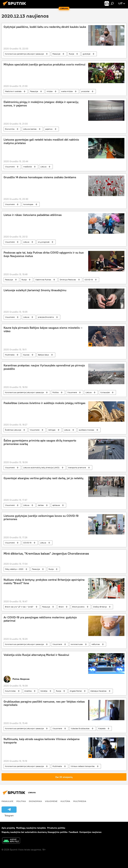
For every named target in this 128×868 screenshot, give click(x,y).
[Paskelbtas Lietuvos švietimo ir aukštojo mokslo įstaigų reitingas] (106, 411)
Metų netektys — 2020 (14, 569)
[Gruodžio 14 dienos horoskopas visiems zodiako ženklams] (106, 186)
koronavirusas (77, 644)
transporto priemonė (77, 467)
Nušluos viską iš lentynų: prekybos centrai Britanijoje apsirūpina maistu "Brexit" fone (44, 581)
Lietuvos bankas (30, 129)
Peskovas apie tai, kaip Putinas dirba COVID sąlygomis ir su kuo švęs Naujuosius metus (44, 254)
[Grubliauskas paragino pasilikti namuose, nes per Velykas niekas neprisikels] (106, 710)
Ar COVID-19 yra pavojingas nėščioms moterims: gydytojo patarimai (40, 619)
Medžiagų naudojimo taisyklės (31, 827)
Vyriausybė (105, 392)
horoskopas (28, 204)
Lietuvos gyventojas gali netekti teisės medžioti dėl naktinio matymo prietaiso (41, 141)
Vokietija (43, 691)
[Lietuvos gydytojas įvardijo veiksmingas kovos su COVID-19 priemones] (106, 524)
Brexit (61, 607)
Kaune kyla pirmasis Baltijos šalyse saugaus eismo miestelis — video (43, 329)
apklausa (56, 505)
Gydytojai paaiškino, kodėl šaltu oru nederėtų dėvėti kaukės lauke (45, 27)
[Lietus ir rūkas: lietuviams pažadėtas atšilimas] (106, 223)
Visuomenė (10, 166)
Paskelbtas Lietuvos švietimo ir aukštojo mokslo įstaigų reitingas (44, 403)
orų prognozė (43, 242)
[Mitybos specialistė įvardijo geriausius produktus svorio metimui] (106, 73)
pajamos (48, 129)
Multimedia (9, 355)
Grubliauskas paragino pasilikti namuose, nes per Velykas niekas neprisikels (44, 703)
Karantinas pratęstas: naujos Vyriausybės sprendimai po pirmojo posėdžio (44, 367)
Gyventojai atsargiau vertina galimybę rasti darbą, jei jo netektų (43, 478)
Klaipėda (101, 728)
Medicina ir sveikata (13, 91)
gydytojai (86, 54)
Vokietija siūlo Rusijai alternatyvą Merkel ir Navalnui (36, 655)
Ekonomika (9, 129)
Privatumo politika (56, 827)
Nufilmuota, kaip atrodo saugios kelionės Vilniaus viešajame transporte (42, 740)
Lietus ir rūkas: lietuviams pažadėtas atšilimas (33, 215)
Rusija (71, 54)
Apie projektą (8, 827)
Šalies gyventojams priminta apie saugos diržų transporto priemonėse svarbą (40, 442)
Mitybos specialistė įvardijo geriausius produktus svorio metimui (44, 64)
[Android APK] (11, 840)
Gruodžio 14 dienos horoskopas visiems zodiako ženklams (40, 177)
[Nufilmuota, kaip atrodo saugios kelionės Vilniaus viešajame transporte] (106, 747)
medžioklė (27, 166)
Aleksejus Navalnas (98, 691)
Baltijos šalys (43, 355)
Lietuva (43, 166)
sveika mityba (67, 91)
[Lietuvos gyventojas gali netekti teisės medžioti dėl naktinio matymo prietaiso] (106, 148)
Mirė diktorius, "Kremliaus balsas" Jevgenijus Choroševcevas (46, 553)
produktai (85, 91)
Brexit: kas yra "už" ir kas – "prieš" (19, 607)
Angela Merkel (76, 691)
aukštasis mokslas (86, 430)
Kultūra (65, 801)
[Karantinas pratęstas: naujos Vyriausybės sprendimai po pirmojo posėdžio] (106, 374)
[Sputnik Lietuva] (15, 6)
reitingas (51, 430)
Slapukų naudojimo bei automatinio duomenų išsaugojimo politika (34, 832)
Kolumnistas (10, 691)
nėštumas (95, 644)
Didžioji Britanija (100, 607)
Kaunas (26, 355)
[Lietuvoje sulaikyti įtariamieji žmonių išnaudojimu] (106, 299)
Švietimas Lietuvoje (13, 430)
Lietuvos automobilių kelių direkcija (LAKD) (41, 467)
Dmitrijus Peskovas (68, 279)
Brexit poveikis (78, 607)
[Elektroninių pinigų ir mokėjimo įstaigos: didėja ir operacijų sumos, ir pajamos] (106, 110)
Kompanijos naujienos (90, 832)
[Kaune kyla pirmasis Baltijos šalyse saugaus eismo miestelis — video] (106, 336)
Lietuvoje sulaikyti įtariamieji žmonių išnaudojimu (35, 290)
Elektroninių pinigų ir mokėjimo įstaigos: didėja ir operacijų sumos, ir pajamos (41, 103)
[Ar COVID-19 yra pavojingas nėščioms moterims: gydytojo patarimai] (106, 626)
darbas (41, 505)
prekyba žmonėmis (46, 317)
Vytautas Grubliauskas (80, 728)
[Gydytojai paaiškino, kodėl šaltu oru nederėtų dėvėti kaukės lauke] (106, 35)
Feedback (73, 832)
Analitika (28, 691)
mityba (49, 91)
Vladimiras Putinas (43, 279)
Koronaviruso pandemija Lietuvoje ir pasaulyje (24, 54)
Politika (55, 392)
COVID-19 (89, 279)
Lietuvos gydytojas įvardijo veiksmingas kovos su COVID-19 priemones (41, 517)
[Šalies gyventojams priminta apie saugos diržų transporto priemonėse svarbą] (106, 449)
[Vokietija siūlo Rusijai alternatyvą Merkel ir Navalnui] (106, 663)
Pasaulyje (56, 54)
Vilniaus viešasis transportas (83, 766)
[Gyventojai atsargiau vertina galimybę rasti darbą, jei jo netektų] (106, 486)
